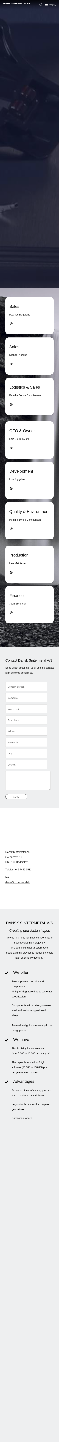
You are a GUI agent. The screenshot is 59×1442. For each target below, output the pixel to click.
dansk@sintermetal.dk (17, 882)
